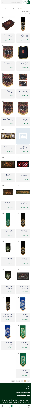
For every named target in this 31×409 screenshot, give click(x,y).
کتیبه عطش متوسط (23, 203)
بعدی (13, 381)
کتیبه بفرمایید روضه (24, 175)
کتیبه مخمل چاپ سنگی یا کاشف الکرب (23, 148)
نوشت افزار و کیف (13, 402)
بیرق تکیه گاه (10, 259)
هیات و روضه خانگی (24, 402)
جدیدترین (10, 9)
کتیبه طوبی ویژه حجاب (8, 63)
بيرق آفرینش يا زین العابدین (24, 343)
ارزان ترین (28, 11)
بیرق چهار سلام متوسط (8, 231)
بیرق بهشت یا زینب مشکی (24, 260)
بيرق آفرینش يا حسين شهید (23, 315)
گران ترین (23, 11)
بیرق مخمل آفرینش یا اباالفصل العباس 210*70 (8, 315)
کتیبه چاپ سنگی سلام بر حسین (8, 148)
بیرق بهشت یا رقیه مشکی (24, 232)
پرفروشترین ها (16, 9)
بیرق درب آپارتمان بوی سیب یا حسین (8, 288)
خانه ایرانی (15, 400)
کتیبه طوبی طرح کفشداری (9, 92)
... (19, 381)
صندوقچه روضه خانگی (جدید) (8, 36)
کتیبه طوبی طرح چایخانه (24, 120)
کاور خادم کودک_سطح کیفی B (23, 64)
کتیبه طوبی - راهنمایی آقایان (23, 92)
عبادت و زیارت (7, 400)
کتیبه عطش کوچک (9, 203)
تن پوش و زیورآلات (24, 400)
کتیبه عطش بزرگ (9, 175)
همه (21, 9)
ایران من (4, 402)
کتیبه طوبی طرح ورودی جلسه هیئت (8, 120)
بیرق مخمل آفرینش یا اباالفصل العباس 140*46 (23, 36)
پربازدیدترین (4, 9)
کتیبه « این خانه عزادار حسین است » (23, 288)
